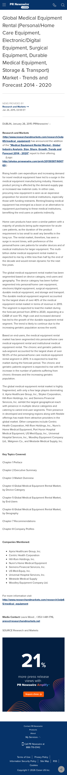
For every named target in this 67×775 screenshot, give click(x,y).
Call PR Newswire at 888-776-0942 (34, 745)
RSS (55, 761)
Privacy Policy (41, 757)
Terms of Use (23, 757)
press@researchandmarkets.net (21, 621)
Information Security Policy (23, 761)
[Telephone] (54, 5)
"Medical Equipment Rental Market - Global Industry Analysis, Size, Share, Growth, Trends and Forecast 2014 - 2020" (31, 149)
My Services (32, 737)
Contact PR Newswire (33, 726)
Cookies (34, 765)
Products (33, 729)
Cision (39, 770)
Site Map (44, 761)
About (33, 733)
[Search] (63, 5)
